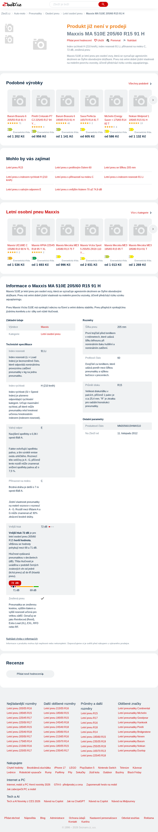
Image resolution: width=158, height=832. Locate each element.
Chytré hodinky (15, 767)
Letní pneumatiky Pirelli (131, 727)
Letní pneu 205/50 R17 (19, 736)
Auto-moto (19, 13)
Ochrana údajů (77, 818)
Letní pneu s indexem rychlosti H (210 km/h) (26, 178)
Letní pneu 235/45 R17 (56, 750)
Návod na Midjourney (123, 801)
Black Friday (134, 772)
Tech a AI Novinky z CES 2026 (23, 801)
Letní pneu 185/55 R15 (56, 746)
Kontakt (73, 821)
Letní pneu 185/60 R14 (56, 732)
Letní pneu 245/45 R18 (56, 722)
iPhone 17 (60, 767)
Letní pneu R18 (89, 727)
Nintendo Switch (107, 767)
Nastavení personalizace (103, 818)
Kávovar (137, 767)
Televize (124, 767)
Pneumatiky (35, 13)
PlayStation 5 (87, 767)
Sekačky (80, 772)
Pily (70, 772)
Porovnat (116, 40)
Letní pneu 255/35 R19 (93, 746)
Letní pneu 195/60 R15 (93, 737)
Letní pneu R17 (89, 718)
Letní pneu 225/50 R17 (19, 722)
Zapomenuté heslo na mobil (101, 784)
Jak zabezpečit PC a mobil (21, 789)
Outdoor (107, 772)
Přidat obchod (12, 818)
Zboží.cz (5, 13)
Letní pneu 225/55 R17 (19, 750)
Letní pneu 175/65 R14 (19, 741)
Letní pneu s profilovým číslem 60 (73, 167)
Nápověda (30, 818)
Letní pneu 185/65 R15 (19, 727)
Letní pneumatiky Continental (134, 708)
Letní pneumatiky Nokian (131, 746)
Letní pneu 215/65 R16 (56, 736)
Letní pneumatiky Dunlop (131, 750)
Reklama (149, 818)
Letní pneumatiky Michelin (132, 713)
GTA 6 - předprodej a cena (68, 784)
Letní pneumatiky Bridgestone (134, 732)
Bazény (120, 772)
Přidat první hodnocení (79, 40)
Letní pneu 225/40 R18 (19, 732)
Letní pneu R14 (89, 732)
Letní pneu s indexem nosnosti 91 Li (123, 177)
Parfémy (59, 772)
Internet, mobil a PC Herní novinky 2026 (28, 784)
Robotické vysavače (30, 772)
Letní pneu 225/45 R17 (19, 718)
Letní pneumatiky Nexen (131, 736)
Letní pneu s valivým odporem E (23, 189)
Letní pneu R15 (14, 167)
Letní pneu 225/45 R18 (93, 755)
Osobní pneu (52, 13)
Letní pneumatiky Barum (131, 741)
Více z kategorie (139, 212)
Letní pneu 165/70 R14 (56, 741)
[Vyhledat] (103, 4)
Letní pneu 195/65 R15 (19, 713)
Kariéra (85, 821)
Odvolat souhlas (130, 818)
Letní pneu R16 (89, 722)
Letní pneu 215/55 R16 (56, 708)
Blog (42, 818)
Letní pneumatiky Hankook (132, 722)
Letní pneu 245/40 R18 (56, 727)
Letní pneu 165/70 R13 (93, 751)
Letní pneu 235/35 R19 (93, 741)
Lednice (11, 772)
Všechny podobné (138, 83)
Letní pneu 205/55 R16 (19, 708)
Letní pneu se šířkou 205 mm (120, 167)
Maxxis (45, 327)
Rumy (48, 772)
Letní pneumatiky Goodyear (133, 718)
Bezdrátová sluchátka (39, 767)
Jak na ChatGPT (76, 801)
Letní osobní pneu (73, 13)
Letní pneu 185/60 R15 (56, 713)
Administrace (57, 818)
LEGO (72, 767)
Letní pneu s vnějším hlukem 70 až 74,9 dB (78, 189)
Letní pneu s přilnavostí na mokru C (74, 177)
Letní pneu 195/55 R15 (56, 718)
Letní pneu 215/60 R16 (19, 746)
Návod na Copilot (53, 801)
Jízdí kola (94, 772)
